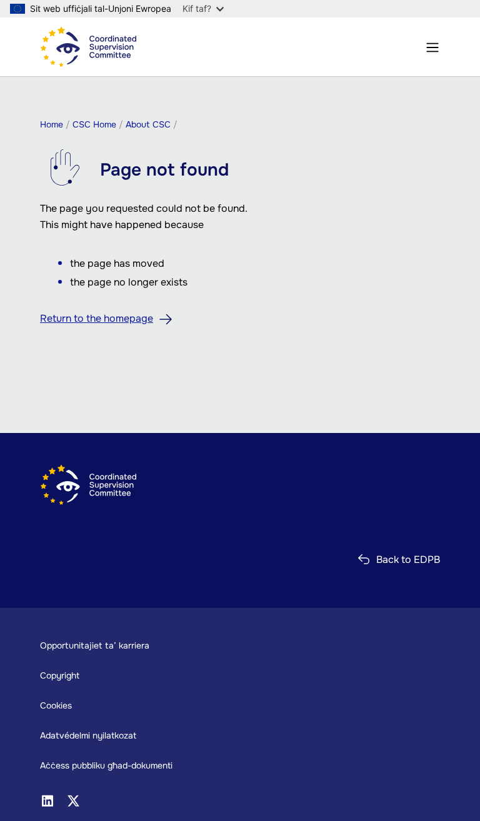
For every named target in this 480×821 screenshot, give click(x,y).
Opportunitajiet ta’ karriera (94, 645)
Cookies (56, 705)
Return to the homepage (96, 318)
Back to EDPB (408, 559)
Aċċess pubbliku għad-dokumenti (106, 765)
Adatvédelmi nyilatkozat (88, 735)
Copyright (59, 675)
